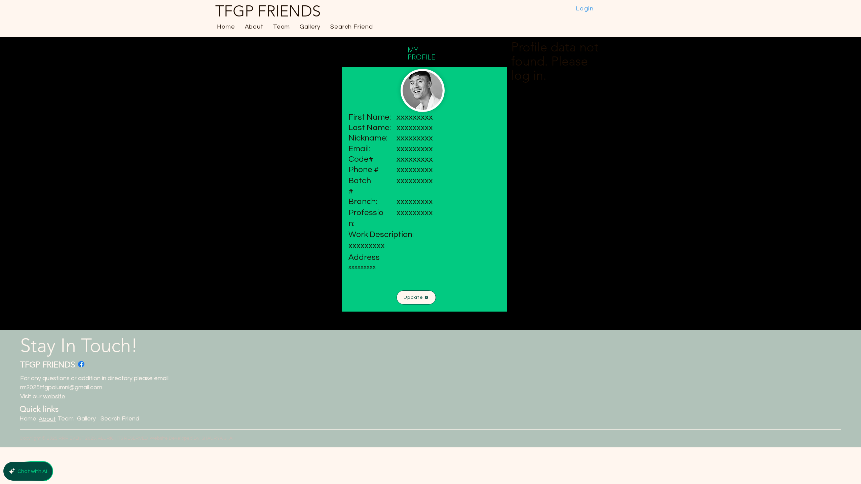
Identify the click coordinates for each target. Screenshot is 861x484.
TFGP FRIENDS (47, 364)
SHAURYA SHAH (218, 438)
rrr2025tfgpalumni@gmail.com (61, 387)
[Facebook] (81, 364)
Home (28, 418)
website (54, 396)
